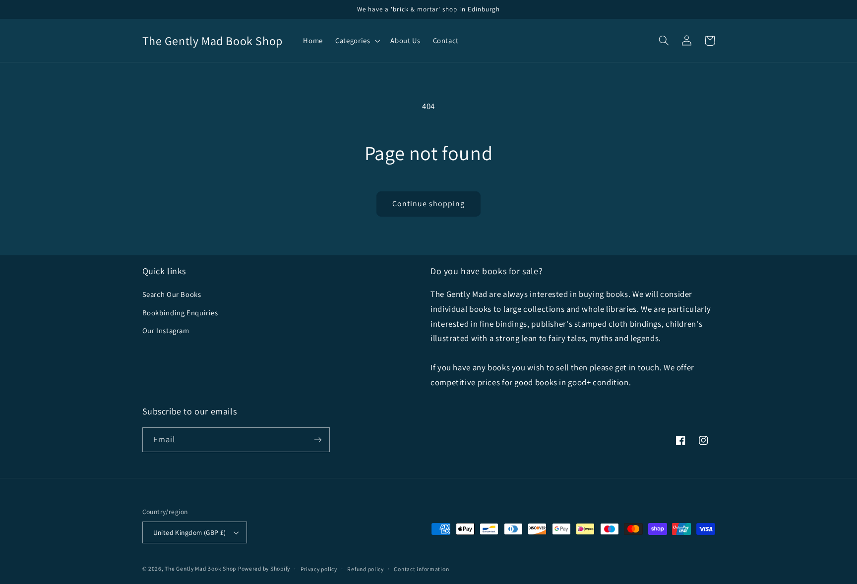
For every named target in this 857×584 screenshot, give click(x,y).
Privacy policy (319, 569)
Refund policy (365, 569)
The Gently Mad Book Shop (200, 568)
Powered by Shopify (264, 568)
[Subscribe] (317, 439)
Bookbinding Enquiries (180, 312)
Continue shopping (428, 203)
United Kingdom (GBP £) (189, 532)
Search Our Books (171, 294)
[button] (356, 41)
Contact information (421, 569)
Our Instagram (165, 330)
